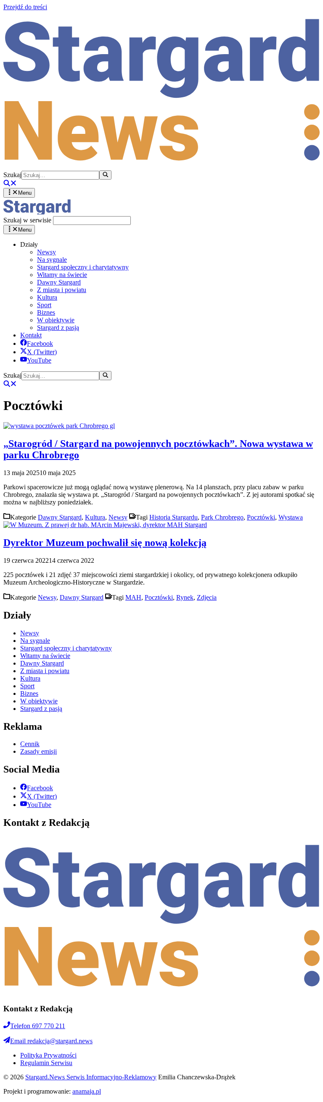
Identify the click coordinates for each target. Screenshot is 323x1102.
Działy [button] (29, 244)
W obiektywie (55, 320)
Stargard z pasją (58, 327)
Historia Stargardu (173, 517)
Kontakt (31, 335)
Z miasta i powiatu (61, 289)
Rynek (184, 597)
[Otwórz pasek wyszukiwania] (10, 184)
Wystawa (290, 517)
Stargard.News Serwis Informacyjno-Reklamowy (90, 1077)
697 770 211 (37, 1025)
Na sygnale (52, 259)
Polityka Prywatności (48, 1055)
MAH (133, 597)
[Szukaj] (105, 175)
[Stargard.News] (37, 212)
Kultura (47, 297)
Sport (44, 304)
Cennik (30, 743)
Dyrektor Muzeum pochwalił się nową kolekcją (105, 542)
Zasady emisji (38, 751)
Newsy (46, 252)
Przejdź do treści (25, 6)
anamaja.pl (86, 1091)
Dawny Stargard (59, 282)
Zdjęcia (207, 597)
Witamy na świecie (62, 274)
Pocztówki (261, 517)
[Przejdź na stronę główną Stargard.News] (161, 166)
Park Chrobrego (222, 517)
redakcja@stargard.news (51, 1041)
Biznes (46, 312)
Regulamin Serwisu (46, 1062)
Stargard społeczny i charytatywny (83, 267)
